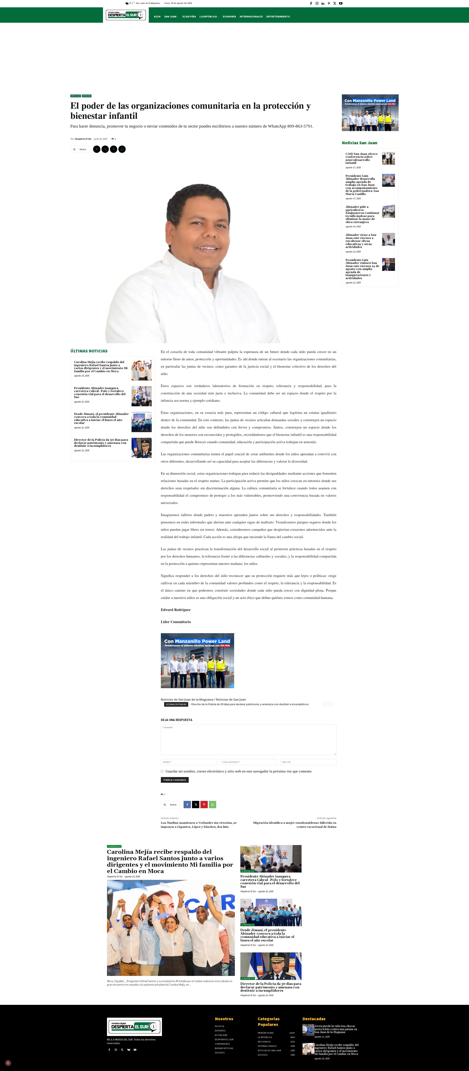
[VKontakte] (128, 1050)
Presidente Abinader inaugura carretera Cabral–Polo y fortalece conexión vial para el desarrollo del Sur (99, 393)
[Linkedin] (323, 4)
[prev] (325, 704)
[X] (335, 4)
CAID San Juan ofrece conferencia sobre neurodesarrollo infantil (362, 158)
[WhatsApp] (122, 149)
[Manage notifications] (8, 1063)
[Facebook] (311, 4)
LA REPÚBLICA (114, 846)
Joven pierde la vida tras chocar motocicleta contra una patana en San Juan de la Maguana (335, 1029)
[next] (330, 704)
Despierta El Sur (83, 138)
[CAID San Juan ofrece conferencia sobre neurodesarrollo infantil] (388, 158)
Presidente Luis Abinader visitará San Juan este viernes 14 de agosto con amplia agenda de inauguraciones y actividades (362, 269)
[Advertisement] (234, 59)
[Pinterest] (329, 4)
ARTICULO (75, 96)
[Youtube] (341, 4)
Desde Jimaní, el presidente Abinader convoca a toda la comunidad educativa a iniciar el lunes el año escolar (101, 418)
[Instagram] (317, 4)
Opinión (87, 96)
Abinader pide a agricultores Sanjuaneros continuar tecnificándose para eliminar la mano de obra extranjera (362, 214)
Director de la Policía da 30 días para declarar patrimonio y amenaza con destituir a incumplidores (101, 443)
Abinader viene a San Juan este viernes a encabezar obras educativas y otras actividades (361, 241)
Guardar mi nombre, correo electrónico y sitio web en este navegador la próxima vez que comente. (239, 771)
